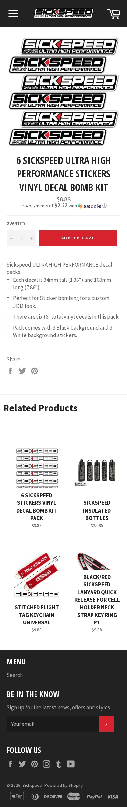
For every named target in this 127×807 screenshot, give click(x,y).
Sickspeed (32, 785)
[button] (63, 205)
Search (15, 674)
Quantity (16, 223)
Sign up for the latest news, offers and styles (58, 707)
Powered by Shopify (63, 785)
